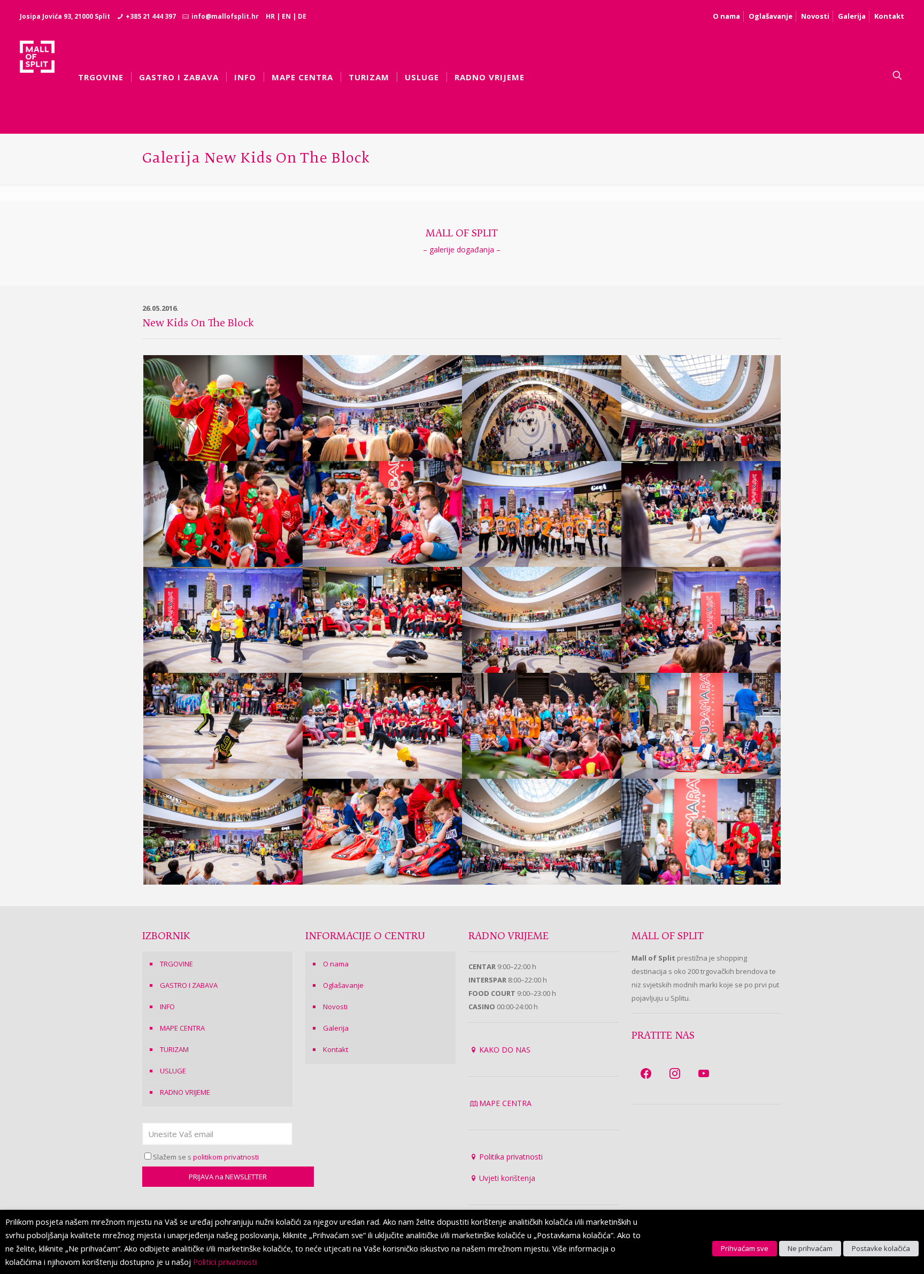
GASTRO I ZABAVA (189, 985)
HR (270, 16)
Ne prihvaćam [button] (810, 1248)
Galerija (852, 16)
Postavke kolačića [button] (881, 1248)
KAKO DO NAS (504, 1050)
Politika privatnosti (511, 1157)
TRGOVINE (176, 964)
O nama (726, 16)
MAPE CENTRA (182, 1028)
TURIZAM (174, 1049)
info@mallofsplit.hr (225, 16)
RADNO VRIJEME (185, 1092)
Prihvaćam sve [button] (744, 1248)
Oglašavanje (770, 16)
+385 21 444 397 (151, 16)
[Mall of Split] (37, 75)
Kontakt (889, 16)
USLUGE (173, 1071)
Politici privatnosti (225, 1261)
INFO (167, 1006)
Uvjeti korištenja (507, 1178)
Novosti (815, 16)
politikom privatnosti (226, 1157)
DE (302, 16)
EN (286, 16)
